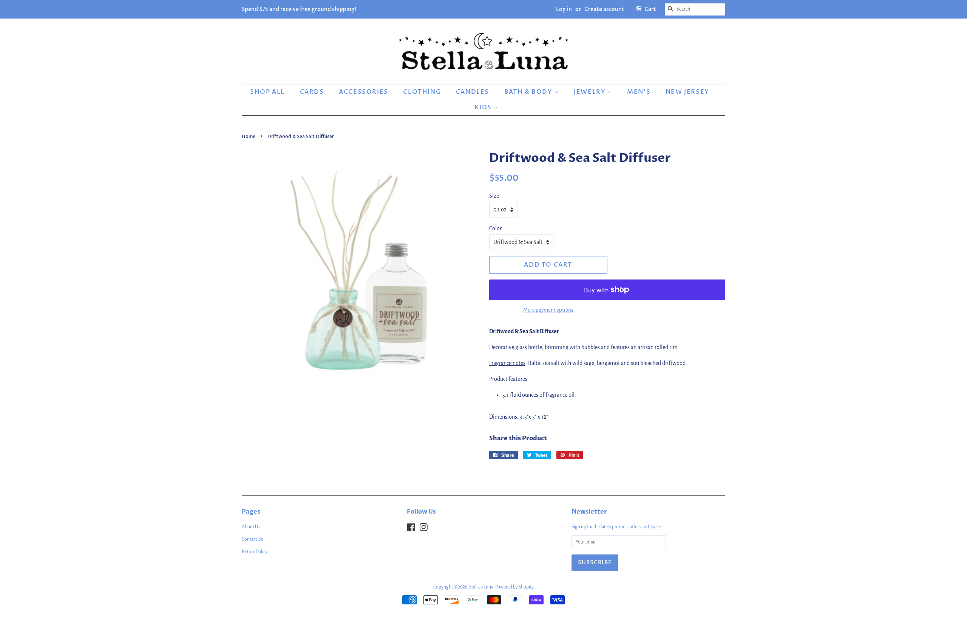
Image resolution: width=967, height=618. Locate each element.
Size (494, 196)
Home (248, 137)
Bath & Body (529, 92)
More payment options (548, 310)
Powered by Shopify (514, 587)
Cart (650, 9)
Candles (472, 92)
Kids (484, 107)
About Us (251, 526)
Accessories (363, 92)
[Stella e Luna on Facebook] (411, 529)
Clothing (422, 92)
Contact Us (252, 539)
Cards (312, 92)
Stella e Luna (481, 587)
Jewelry (590, 92)
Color (495, 228)
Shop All (267, 92)
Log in (564, 9)
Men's (638, 92)
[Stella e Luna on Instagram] (423, 529)
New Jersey (687, 92)
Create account (604, 9)
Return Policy (254, 551)
